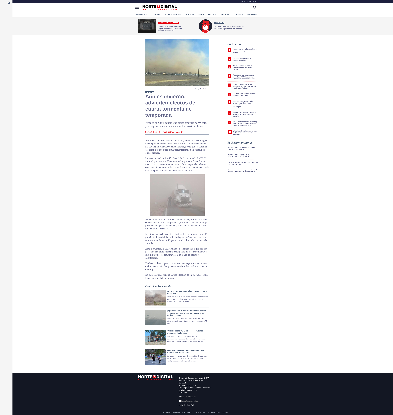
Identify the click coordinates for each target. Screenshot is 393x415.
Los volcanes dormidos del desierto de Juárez (242, 59)
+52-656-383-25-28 (188, 397)
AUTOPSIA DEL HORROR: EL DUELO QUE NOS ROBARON (241, 148)
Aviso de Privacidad (186, 405)
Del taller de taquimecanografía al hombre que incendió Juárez (243, 163)
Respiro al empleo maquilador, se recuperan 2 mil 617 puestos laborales (244, 114)
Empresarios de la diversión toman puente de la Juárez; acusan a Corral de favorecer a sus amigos (243, 104)
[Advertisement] (242, 193)
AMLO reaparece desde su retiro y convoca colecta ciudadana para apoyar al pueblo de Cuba (245, 123)
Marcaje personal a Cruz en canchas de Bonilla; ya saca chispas (242, 67)
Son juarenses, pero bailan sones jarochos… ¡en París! (244, 94)
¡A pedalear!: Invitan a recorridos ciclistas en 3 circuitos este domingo (245, 133)
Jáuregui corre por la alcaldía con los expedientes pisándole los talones (244, 51)
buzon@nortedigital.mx (190, 401)
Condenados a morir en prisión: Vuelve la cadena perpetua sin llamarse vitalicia (242, 171)
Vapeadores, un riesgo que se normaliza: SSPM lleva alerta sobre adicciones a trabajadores (244, 77)
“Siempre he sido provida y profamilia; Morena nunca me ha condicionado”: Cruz (244, 86)
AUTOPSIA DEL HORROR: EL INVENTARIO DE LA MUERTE (239, 156)
